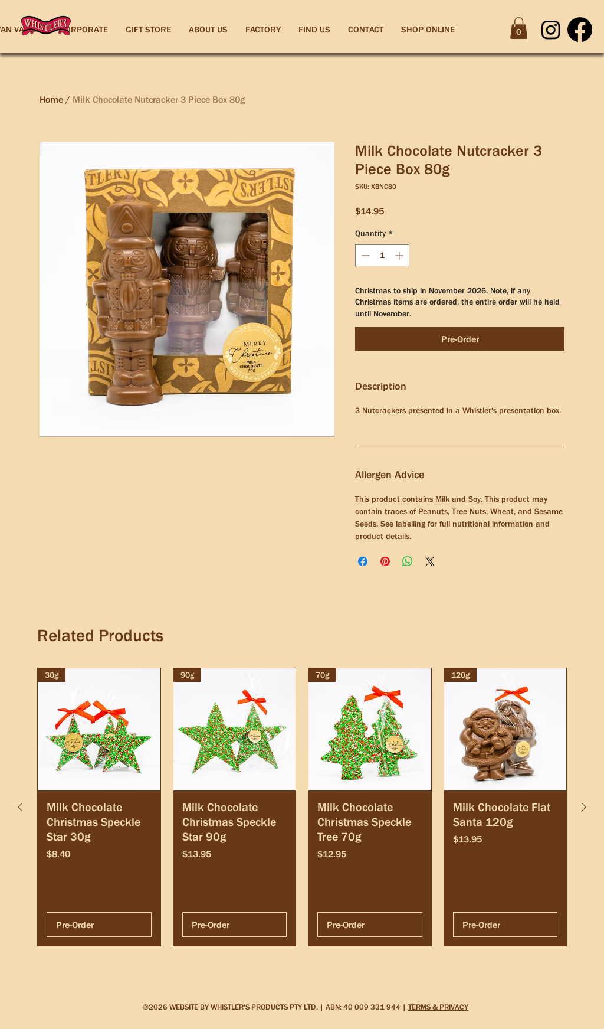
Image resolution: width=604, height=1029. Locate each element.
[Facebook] (579, 29)
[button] (519, 28)
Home (51, 99)
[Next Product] (584, 807)
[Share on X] (430, 561)
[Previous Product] (20, 807)
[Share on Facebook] (363, 561)
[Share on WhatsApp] (408, 561)
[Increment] (400, 255)
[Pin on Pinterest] (385, 561)
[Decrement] (364, 255)
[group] (302, 807)
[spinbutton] (382, 255)
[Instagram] (551, 29)
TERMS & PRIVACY (438, 1006)
